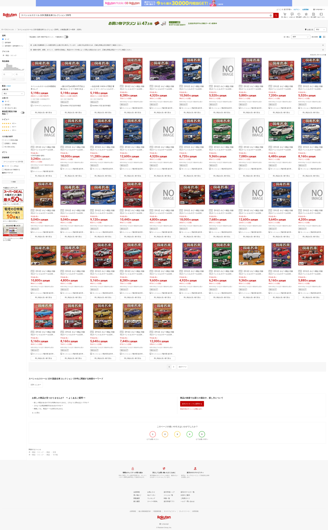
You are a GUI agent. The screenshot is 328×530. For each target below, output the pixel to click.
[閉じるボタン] (323, 45)
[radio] (3, 39)
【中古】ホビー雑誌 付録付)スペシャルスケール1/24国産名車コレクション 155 (43, 213)
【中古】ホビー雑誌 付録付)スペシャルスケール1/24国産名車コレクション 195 (310, 89)
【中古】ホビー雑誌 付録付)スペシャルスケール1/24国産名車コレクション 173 (132, 89)
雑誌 (48, 452)
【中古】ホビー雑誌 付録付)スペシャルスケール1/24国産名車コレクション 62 (72, 334)
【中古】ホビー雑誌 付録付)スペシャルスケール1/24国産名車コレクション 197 (102, 274)
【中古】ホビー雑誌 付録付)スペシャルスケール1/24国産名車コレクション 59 (221, 149)
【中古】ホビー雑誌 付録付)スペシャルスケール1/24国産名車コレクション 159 (251, 89)
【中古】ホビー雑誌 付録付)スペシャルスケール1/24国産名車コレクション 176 (281, 149)
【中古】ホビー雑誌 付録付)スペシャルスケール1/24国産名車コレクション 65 (43, 274)
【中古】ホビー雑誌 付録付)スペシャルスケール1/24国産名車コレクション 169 (102, 149)
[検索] (276, 15)
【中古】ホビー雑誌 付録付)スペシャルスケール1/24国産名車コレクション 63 (162, 334)
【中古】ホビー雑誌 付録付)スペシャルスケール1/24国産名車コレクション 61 (310, 149)
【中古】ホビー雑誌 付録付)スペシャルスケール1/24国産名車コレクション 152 (43, 334)
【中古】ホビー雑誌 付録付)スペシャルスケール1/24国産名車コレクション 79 (132, 334)
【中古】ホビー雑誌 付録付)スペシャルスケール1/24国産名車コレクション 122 (281, 274)
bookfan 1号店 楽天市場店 (102, 106)
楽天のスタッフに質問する (192, 404)
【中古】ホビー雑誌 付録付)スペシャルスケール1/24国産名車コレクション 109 (251, 213)
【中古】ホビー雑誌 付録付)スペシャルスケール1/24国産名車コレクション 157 (132, 274)
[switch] (22, 113)
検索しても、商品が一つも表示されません (48, 409)
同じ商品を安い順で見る (43, 112)
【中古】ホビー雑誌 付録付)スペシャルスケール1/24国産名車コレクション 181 (191, 89)
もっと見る (36, 413)
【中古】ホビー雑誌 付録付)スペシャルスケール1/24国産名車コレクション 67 (102, 213)
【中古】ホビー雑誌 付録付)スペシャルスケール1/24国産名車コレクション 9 (310, 274)
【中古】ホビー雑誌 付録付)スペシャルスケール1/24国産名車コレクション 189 (162, 274)
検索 (14, 79)
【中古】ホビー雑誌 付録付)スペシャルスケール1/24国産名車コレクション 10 (162, 149)
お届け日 (5, 98)
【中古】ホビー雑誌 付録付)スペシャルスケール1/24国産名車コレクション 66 (132, 213)
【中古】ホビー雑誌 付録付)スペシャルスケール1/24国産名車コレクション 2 (221, 89)
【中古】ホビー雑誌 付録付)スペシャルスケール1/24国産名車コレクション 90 (162, 89)
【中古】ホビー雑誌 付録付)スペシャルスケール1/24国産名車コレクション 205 (72, 274)
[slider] (2, 70)
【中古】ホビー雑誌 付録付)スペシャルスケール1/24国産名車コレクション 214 (281, 89)
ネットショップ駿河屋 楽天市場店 (134, 108)
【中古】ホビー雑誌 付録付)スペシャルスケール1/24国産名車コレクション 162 (191, 149)
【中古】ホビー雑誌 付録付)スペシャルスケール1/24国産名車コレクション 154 (132, 149)
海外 (9, 86)
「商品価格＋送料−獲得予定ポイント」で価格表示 (45, 37)
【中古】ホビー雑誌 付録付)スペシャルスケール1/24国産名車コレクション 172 (102, 334)
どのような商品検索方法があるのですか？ (48, 406)
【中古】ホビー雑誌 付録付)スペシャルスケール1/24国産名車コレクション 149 (191, 274)
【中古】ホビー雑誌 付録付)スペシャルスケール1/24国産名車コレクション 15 (251, 274)
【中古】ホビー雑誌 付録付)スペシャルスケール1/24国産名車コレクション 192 (221, 213)
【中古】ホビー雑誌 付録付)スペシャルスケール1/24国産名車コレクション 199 (251, 149)
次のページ (182, 367)
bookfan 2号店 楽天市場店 (72, 106)
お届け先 (5, 89)
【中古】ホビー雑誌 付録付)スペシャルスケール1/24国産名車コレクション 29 (162, 213)
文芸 (54, 452)
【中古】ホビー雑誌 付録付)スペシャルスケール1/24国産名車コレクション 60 (72, 213)
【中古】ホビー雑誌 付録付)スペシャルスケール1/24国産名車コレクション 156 (281, 213)
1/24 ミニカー (36, 385)
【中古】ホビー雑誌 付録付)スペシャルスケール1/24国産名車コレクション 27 (43, 149)
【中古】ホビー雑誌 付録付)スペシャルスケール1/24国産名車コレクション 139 (191, 213)
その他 (55, 455)
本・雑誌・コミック (36, 452)
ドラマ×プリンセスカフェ (42, 106)
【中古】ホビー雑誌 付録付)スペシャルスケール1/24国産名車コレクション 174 (221, 274)
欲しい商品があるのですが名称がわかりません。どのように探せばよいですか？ (61, 402)
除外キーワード (7, 173)
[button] (319, 10)
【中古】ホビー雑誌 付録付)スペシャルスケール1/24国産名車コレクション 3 (310, 213)
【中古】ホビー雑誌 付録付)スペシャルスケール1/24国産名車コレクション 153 (72, 149)
